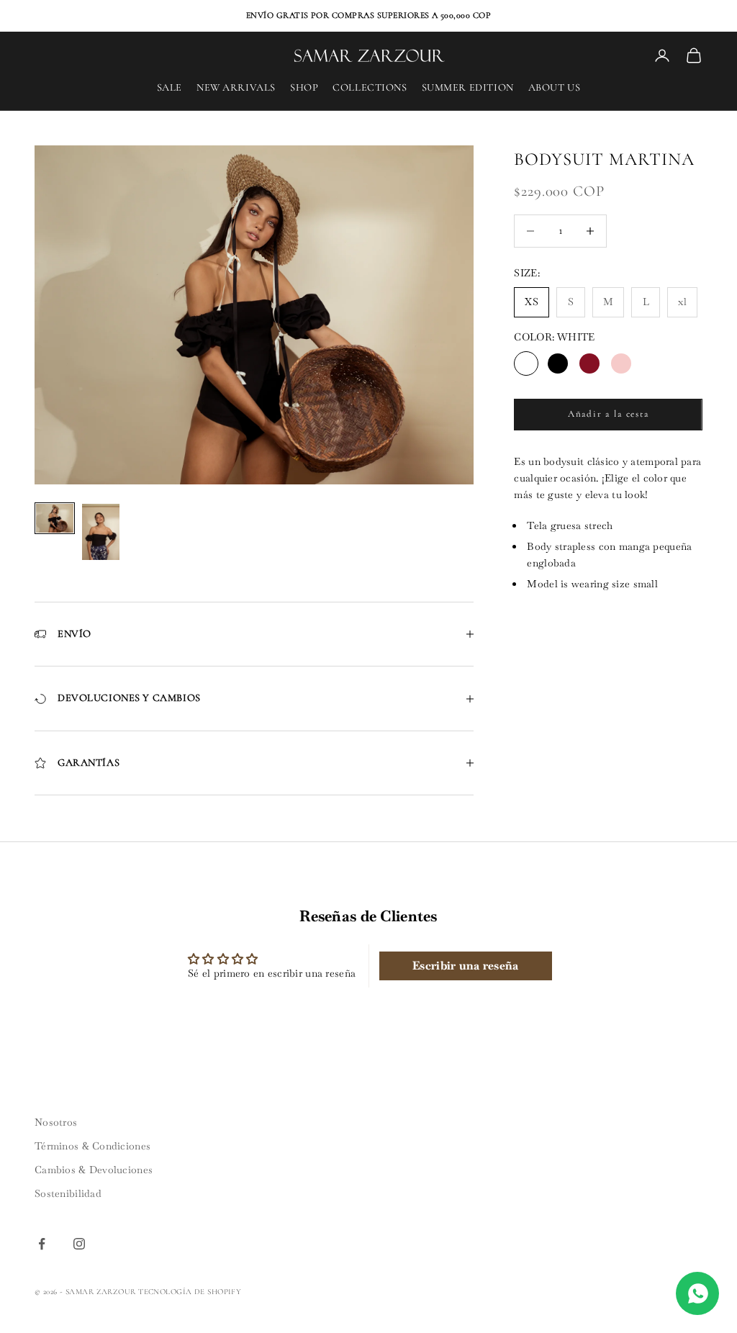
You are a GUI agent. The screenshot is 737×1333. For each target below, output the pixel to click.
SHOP (304, 87)
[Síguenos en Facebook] (42, 1244)
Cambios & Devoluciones (94, 1169)
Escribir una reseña (465, 965)
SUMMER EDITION (468, 87)
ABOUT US (554, 87)
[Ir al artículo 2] (101, 531)
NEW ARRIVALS (236, 87)
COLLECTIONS (370, 87)
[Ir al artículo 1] (55, 518)
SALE (169, 87)
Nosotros (56, 1122)
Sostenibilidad (68, 1193)
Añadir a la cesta (608, 414)
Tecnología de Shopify (189, 1291)
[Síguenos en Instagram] (79, 1244)
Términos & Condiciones (92, 1145)
